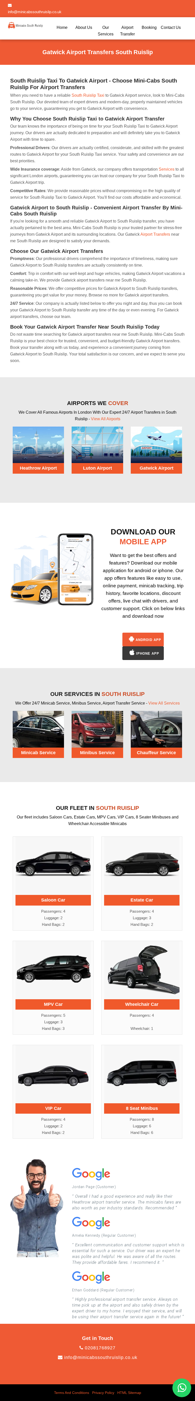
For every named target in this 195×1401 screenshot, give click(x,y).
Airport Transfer (127, 30)
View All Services (164, 703)
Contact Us (171, 27)
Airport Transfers (155, 234)
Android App (147, 640)
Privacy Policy (103, 1393)
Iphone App (147, 653)
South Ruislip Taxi (88, 95)
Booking (149, 27)
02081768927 (99, 1347)
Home (62, 27)
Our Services (105, 30)
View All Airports (105, 419)
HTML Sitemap (129, 1393)
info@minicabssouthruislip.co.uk (100, 1357)
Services (166, 169)
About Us (83, 27)
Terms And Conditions (71, 1393)
